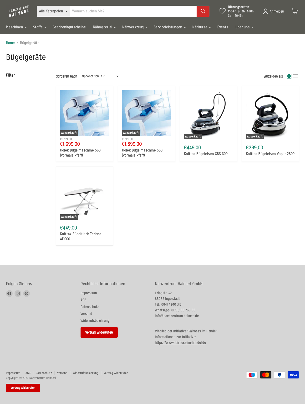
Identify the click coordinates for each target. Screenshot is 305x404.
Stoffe (38, 27)
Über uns (243, 27)
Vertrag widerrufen (99, 332)
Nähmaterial (103, 27)
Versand (86, 313)
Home (10, 43)
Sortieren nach (66, 76)
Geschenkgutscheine (69, 27)
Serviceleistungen (168, 27)
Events (222, 27)
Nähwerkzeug (133, 27)
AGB (83, 300)
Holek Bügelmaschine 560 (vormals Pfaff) (80, 153)
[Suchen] (203, 11)
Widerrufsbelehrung (95, 320)
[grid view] (289, 76)
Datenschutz (90, 306)
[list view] (295, 76)
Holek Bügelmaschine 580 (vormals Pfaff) (142, 153)
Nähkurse (200, 27)
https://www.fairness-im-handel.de (180, 342)
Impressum (89, 293)
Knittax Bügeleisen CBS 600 (206, 153)
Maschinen (15, 27)
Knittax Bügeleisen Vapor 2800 (270, 153)
